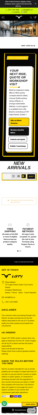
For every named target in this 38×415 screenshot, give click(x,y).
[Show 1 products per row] (18, 176)
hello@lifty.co (28, 10)
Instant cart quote (17, 139)
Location (17, 12)
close (35, 4)
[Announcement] (18, 4)
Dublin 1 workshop (18, 146)
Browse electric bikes (17, 131)
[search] (31, 17)
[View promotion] (19, 261)
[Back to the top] (31, 368)
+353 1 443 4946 (13, 10)
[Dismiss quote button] (34, 407)
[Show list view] (13, 176)
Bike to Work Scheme (16, 121)
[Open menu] (5, 17)
